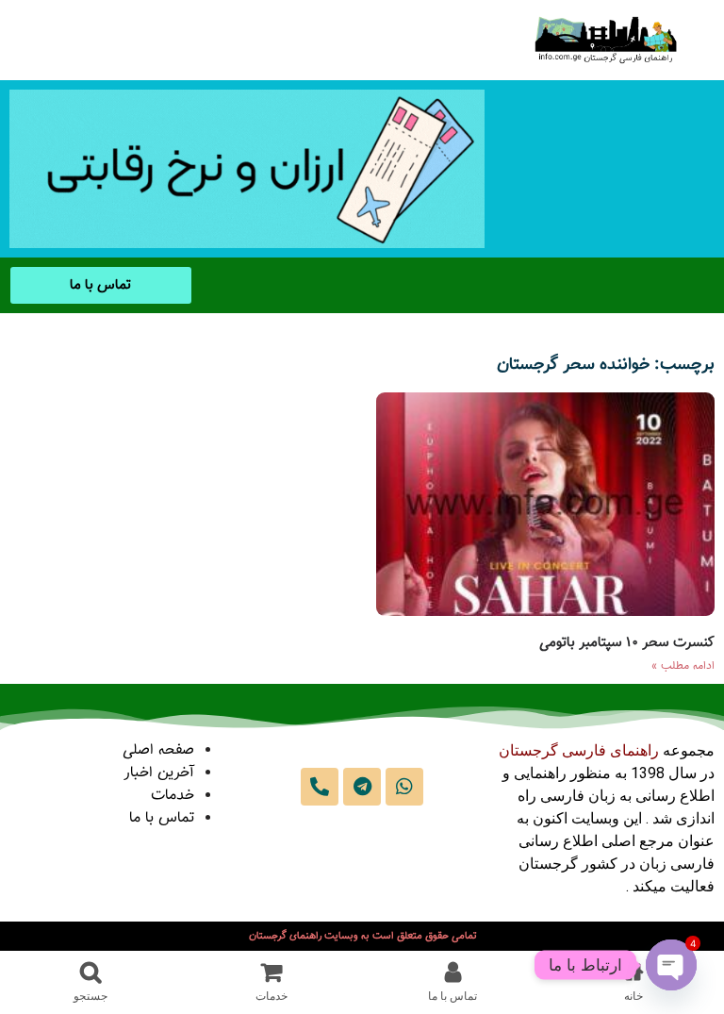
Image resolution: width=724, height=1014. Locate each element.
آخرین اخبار (158, 773)
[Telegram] (362, 787)
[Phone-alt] (319, 787)
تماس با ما (161, 818)
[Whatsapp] (404, 787)
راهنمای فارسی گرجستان (579, 750)
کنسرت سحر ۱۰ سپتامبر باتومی (627, 643)
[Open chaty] (671, 964)
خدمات (172, 795)
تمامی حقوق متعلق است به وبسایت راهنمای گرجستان (362, 936)
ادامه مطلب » (683, 665)
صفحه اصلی (158, 750)
